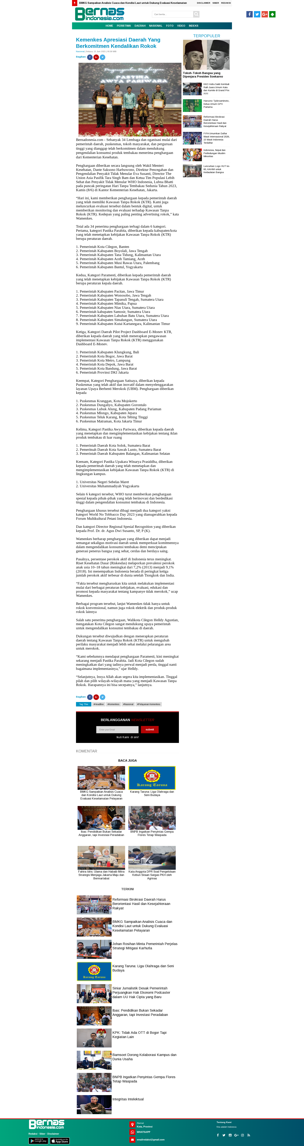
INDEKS (193, 25)
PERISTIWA (124, 25)
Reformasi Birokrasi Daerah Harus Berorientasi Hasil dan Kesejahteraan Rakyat (141, 903)
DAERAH (140, 25)
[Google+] (96, 57)
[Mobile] (272, 14)
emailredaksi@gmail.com (151, 1139)
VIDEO (181, 25)
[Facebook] (90, 57)
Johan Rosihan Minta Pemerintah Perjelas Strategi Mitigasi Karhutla (121, 3)
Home (109, 25)
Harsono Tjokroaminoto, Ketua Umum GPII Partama (216, 103)
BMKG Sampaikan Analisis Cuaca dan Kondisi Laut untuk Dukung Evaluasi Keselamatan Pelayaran (142, 926)
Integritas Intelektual (128, 1099)
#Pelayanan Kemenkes (148, 704)
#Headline (99, 704)
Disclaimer (53, 1133)
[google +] (265, 14)
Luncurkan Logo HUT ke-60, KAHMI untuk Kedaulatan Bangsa (216, 169)
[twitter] (257, 14)
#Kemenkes (113, 704)
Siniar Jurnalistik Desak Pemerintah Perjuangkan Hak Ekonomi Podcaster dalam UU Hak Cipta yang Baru (141, 992)
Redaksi (32, 1133)
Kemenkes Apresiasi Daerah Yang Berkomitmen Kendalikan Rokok (118, 43)
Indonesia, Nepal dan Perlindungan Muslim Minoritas (214, 153)
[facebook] (249, 14)
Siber (42, 1133)
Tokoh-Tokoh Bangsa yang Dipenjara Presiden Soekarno (203, 74)
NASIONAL (155, 25)
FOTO (170, 25)
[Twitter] (102, 57)
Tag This (83, 704)
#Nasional (128, 704)
